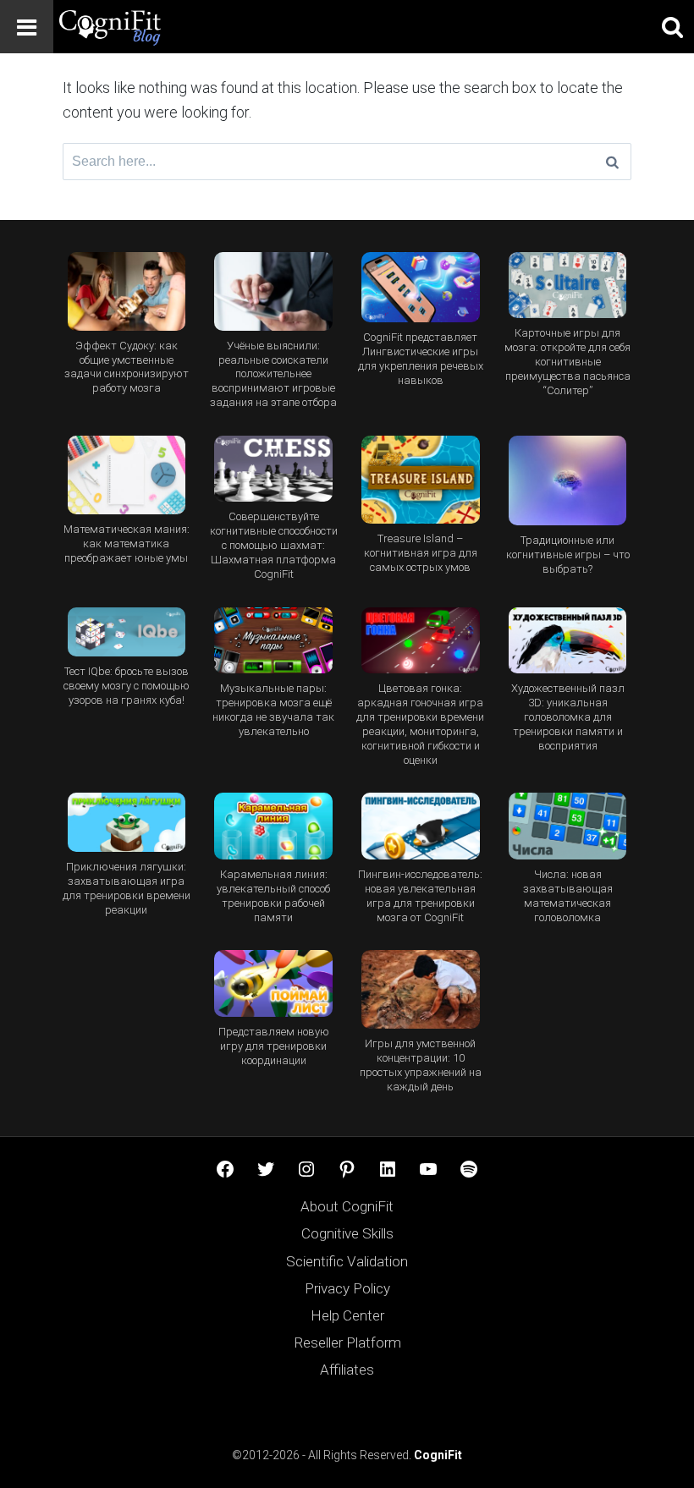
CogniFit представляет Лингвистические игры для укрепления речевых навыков (420, 359)
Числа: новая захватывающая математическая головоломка (568, 896)
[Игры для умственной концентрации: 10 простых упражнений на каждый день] (420, 989)
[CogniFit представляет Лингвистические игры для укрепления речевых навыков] (420, 287)
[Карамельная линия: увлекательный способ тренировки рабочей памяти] (273, 826)
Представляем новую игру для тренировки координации (273, 1046)
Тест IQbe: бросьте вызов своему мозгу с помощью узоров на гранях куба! (126, 685)
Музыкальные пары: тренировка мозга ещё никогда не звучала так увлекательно (273, 710)
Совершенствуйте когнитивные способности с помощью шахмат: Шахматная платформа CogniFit (274, 545)
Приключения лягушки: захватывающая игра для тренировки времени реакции (126, 888)
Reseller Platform (347, 1342)
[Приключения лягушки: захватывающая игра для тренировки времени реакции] (126, 822)
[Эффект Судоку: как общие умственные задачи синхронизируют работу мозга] (126, 291)
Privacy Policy (347, 1288)
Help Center (347, 1315)
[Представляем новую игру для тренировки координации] (273, 983)
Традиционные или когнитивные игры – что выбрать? (568, 554)
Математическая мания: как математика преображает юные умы (126, 543)
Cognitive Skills (347, 1233)
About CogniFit (347, 1206)
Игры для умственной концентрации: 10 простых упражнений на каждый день (421, 1065)
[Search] (612, 161)
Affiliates (347, 1369)
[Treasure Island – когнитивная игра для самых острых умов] (420, 480)
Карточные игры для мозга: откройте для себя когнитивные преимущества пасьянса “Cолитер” (567, 362)
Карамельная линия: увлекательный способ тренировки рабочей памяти (273, 896)
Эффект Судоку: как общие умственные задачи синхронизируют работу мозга (126, 367)
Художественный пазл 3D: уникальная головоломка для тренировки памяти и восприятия (568, 717)
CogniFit (438, 1455)
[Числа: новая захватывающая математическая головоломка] (567, 826)
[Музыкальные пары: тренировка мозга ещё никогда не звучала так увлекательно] (273, 640)
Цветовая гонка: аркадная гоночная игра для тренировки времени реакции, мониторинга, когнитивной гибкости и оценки (420, 724)
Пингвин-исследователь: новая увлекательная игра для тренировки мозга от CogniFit (420, 896)
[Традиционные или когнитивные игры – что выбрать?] (567, 480)
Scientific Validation (347, 1261)
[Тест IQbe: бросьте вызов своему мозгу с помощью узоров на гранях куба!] (126, 631)
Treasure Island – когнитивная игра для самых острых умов (420, 553)
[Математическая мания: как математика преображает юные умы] (126, 475)
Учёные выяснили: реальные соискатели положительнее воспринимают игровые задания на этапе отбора (273, 374)
